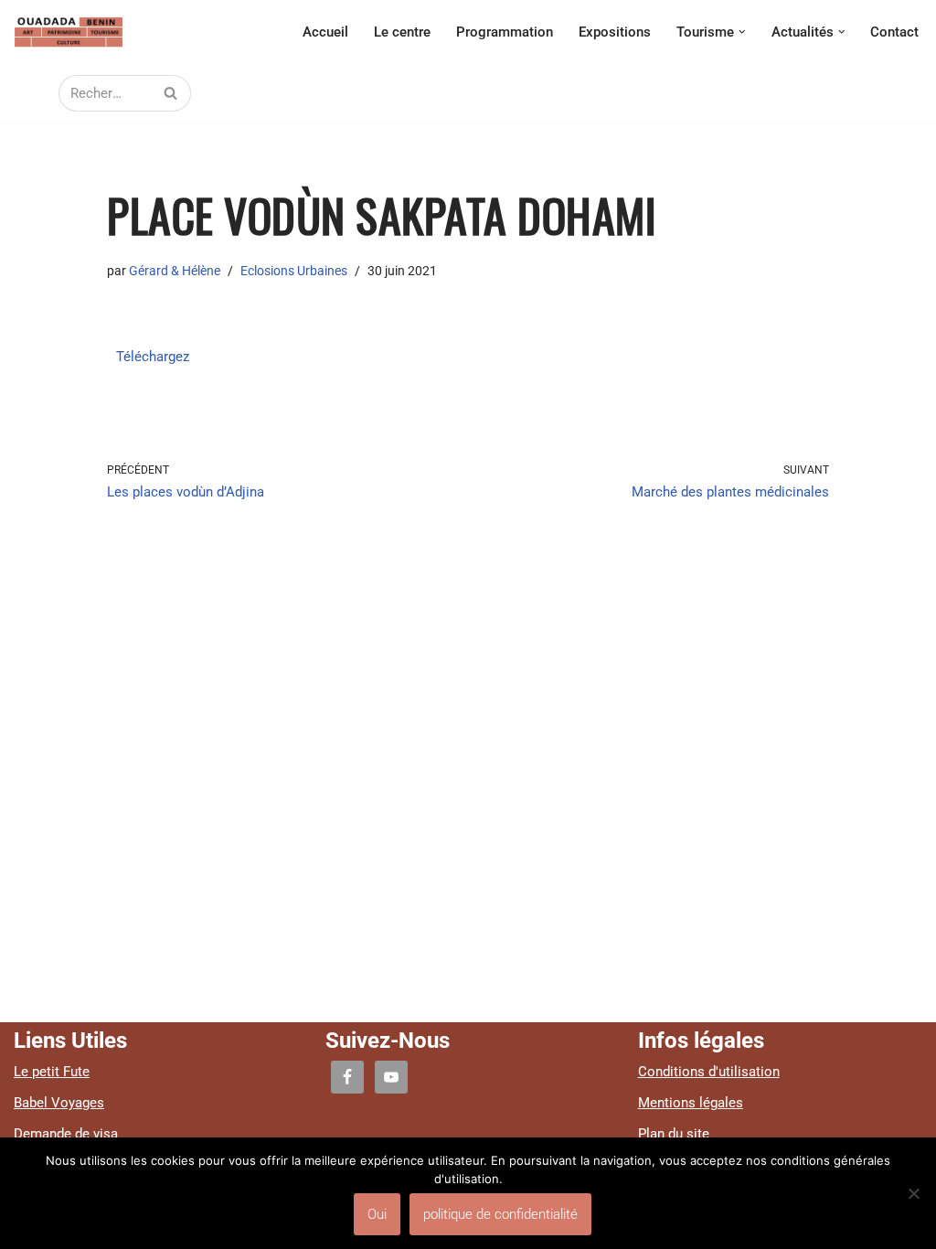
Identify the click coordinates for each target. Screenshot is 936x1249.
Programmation (504, 32)
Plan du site (673, 1134)
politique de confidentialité (500, 1214)
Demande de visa (66, 1134)
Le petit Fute (52, 1071)
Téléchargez (152, 356)
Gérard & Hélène (174, 270)
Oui (377, 1214)
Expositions (615, 32)
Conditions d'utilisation (709, 1071)
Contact (894, 32)
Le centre (402, 32)
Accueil (325, 32)
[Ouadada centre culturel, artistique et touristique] (68, 32)
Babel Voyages (59, 1102)
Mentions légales (690, 1102)
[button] (742, 32)
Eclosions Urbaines (293, 270)
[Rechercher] (170, 93)
